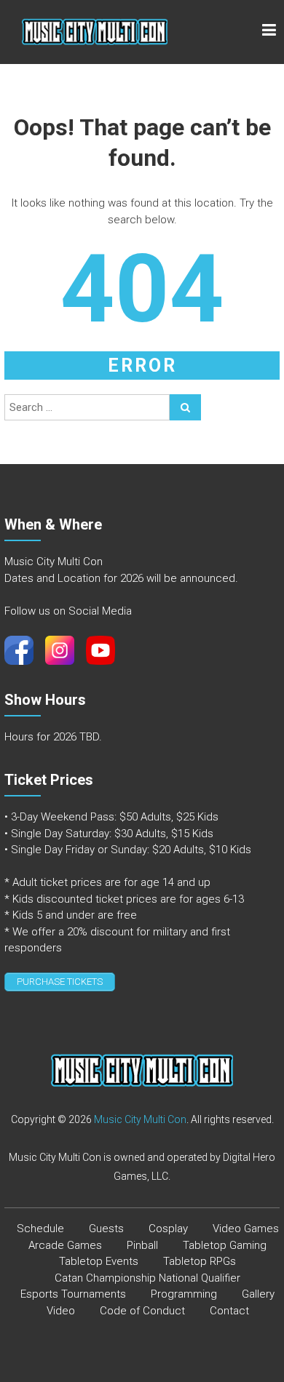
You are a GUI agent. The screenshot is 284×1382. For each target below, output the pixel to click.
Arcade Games (65, 1245)
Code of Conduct (142, 1310)
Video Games (246, 1228)
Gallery (258, 1294)
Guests (106, 1228)
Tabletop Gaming (225, 1245)
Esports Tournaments (73, 1294)
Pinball (142, 1245)
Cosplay (168, 1228)
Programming (184, 1294)
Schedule (40, 1228)
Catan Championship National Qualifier (147, 1278)
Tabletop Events (98, 1261)
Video (61, 1310)
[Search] (185, 407)
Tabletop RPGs (199, 1261)
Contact (229, 1310)
